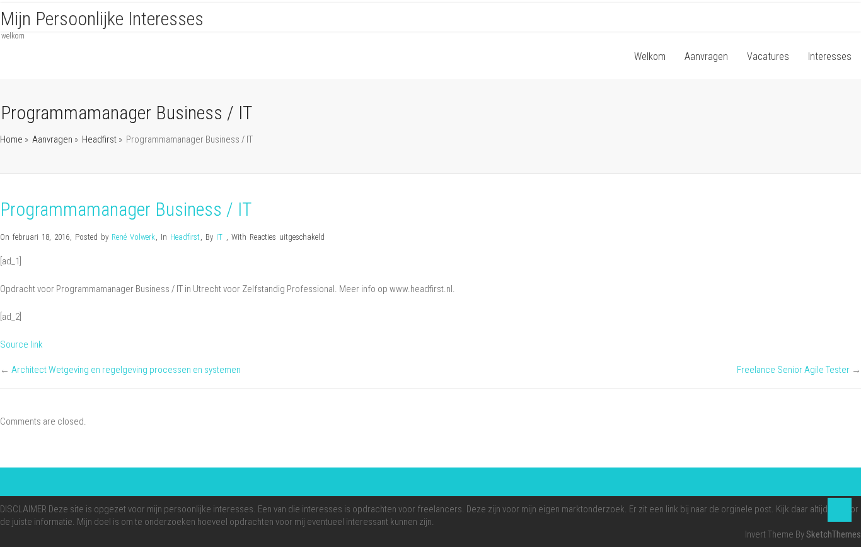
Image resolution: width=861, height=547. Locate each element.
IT (219, 237)
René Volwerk (133, 237)
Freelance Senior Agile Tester (793, 369)
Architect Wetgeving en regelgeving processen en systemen (126, 369)
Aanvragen (706, 56)
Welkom (650, 56)
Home (11, 139)
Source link (21, 344)
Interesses (830, 56)
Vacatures (768, 56)
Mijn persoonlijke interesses (102, 19)
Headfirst (99, 139)
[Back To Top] (840, 510)
